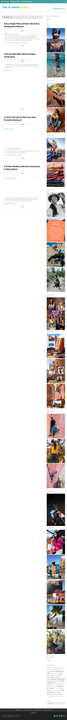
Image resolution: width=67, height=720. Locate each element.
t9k (59, 688)
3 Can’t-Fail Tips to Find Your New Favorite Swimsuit (20, 118)
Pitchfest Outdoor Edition (56, 684)
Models (51, 683)
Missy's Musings (58, 679)
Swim (51, 686)
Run (63, 684)
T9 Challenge (57, 688)
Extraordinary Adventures (54, 673)
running (48, 686)
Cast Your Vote (58, 669)
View (48, 82)
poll (61, 684)
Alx (18, 716)
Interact (60, 675)
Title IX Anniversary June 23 (56, 690)
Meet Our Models (8, 59)
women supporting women (52, 695)
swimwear (54, 686)
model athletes (56, 681)
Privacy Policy (27, 709)
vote (52, 692)
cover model (55, 672)
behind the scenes (53, 668)
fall (58, 673)
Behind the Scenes (15, 1)
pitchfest (49, 684)
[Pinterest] (59, 9)
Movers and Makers (59, 683)
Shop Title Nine (48, 709)
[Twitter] (57, 9)
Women (55, 692)
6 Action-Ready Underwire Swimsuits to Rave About (22, 168)
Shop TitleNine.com (27, 1)
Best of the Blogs (61, 668)
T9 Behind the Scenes (19, 59)
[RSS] (64, 9)
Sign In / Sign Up (37, 709)
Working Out (60, 695)
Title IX (49, 690)
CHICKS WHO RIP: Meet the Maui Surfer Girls (20, 55)
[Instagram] (62, 9)
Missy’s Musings (5, 1)
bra (47, 669)
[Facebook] (55, 9)
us (35, 38)
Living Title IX (51, 677)
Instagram (56, 675)
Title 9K (61, 688)
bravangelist (52, 669)
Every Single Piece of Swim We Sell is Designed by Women (21, 25)
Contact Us (18, 709)
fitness (60, 673)
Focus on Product (9, 28)
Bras (49, 669)
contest (48, 671)
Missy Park (50, 681)
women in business (58, 694)
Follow (48, 27)
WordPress (9, 716)
